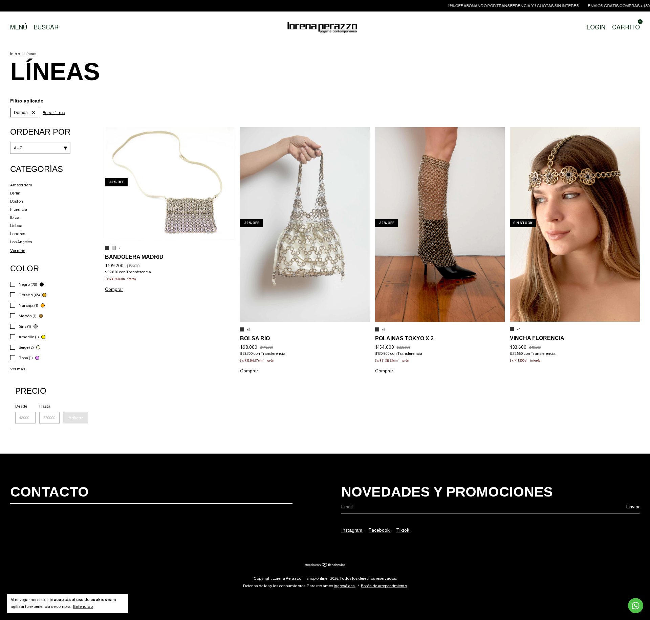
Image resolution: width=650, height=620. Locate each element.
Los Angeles (21, 241)
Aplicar (75, 417)
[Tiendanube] (325, 565)
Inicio (15, 53)
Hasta (44, 406)
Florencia (18, 209)
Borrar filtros (54, 112)
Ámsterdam (21, 185)
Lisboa (16, 225)
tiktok (402, 530)
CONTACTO (49, 492)
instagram (352, 530)
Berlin (15, 193)
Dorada (21, 112)
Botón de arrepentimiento (384, 585)
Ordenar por (40, 131)
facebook (380, 530)
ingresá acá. (344, 585)
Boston (16, 201)
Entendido (83, 606)
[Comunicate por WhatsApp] (635, 605)
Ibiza (14, 217)
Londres (17, 233)
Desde (21, 406)
